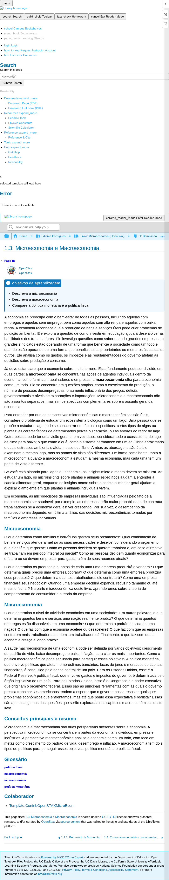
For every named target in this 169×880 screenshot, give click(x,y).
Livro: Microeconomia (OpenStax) (102, 236)
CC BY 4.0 (109, 817)
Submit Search (12, 82)
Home (23, 236)
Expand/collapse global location (162, 235)
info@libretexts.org (49, 873)
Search (11, 227)
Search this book (11, 69)
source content (70, 821)
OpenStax (25, 268)
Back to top (11, 837)
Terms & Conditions (94, 869)
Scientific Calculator (21, 127)
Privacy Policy (71, 869)
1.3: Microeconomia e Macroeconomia (51, 817)
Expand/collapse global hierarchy (9, 236)
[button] (14, 157)
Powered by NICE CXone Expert (62, 857)
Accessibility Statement (123, 869)
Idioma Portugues (54, 236)
